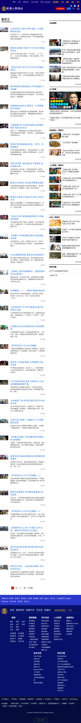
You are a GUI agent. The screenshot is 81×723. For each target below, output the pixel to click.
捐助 (67, 2)
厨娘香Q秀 (37, 675)
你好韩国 (37, 661)
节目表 (39, 610)
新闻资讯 (20, 610)
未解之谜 (57, 621)
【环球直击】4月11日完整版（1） (25, 511)
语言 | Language (45, 2)
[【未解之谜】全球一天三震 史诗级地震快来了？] (55, 199)
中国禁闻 (32, 626)
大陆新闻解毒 (45, 647)
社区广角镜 (32, 642)
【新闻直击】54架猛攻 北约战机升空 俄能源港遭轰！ (71, 43)
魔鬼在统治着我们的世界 (65, 667)
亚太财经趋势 (33, 644)
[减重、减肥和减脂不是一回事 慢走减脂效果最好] (55, 258)
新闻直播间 (61, 8)
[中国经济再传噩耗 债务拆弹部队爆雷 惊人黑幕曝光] (55, 81)
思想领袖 (44, 631)
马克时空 (44, 644)
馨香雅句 (57, 629)
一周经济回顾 (33, 639)
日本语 (19, 601)
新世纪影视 (13, 706)
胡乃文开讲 (70, 626)
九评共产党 (53, 275)
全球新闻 (32, 621)
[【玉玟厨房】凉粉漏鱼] (55, 147)
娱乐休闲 (37, 653)
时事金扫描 (45, 626)
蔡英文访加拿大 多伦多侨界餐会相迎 (26, 183)
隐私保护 (31, 699)
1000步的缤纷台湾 (39, 679)
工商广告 (60, 690)
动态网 (71, 703)
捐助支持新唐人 (60, 610)
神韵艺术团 (14, 703)
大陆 (11, 629)
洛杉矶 (23, 598)
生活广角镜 (37, 656)
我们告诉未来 (61, 656)
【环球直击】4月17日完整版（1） (26, 475)
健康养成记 (70, 629)
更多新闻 (78, 159)
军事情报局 (45, 637)
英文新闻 (55, 2)
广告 (62, 2)
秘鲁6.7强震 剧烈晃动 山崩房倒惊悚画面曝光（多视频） (71, 70)
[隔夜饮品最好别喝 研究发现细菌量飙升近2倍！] (55, 250)
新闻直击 (32, 631)
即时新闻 (13, 636)
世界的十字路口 (46, 642)
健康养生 (70, 618)
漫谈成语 (57, 631)
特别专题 (52, 267)
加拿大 (17, 598)
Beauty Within (38, 669)
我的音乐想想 (38, 683)
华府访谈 (32, 637)
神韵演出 (13, 641)
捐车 (72, 2)
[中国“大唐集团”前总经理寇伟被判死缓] (65, 109)
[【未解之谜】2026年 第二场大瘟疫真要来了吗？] (55, 190)
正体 (32, 2)
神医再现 (69, 631)
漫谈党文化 (61, 685)
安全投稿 (48, 699)
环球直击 (32, 623)
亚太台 (52, 598)
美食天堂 (37, 664)
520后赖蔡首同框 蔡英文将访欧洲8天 (27, 255)
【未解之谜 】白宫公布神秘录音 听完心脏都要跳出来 (71, 205)
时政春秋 (44, 629)
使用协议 (39, 699)
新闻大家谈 (45, 621)
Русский (13, 601)
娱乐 (23, 621)
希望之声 (42, 703)
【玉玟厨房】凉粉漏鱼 (70, 142)
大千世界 (37, 672)
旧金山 (46, 598)
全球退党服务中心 (54, 703)
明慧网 (64, 703)
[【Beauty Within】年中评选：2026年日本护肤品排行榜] (55, 155)
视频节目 (30, 610)
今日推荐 (52, 89)
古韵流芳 (57, 626)
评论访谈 (45, 618)
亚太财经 (32, 647)
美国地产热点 (58, 639)
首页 (12, 610)
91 (24, 588)
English (68, 598)
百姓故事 (60, 683)
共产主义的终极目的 (64, 664)
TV (69, 8)
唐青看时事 (45, 639)
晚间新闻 (32, 629)
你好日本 (37, 659)
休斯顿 (35, 598)
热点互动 (44, 623)
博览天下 (13, 638)
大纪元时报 (24, 703)
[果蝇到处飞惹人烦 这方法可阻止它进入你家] (55, 226)
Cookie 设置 (40, 720)
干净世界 (34, 703)
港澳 (17, 621)
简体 (36, 2)
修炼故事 (60, 688)
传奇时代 (60, 659)
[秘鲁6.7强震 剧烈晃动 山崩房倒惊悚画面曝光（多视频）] (55, 72)
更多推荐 (78, 124)
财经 (17, 627)
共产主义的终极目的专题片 (58, 271)
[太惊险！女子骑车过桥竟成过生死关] (55, 234)
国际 (11, 621)
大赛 (19, 2)
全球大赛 (21, 641)
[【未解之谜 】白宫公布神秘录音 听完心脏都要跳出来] (55, 207)
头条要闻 (13, 633)
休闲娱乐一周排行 (56, 130)
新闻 (13, 618)
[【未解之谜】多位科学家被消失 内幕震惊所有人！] (55, 182)
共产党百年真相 (62, 661)
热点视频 (21, 633)
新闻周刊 (32, 634)
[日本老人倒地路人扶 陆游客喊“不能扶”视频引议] (55, 242)
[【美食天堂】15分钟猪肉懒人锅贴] (55, 139)
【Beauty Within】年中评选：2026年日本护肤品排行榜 (71, 153)
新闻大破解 (45, 634)
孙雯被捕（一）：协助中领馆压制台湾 (27, 290)
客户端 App (74, 699)
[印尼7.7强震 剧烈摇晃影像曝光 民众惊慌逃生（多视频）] (55, 54)
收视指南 (22, 699)
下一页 (30, 588)
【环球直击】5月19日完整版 (23, 345)
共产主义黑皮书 (62, 680)
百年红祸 (60, 675)
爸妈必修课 (57, 634)
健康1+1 (69, 621)
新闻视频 (32, 618)
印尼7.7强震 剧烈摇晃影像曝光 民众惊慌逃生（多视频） (71, 52)
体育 (23, 624)
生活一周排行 (54, 217)
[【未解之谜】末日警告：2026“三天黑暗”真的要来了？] (55, 174)
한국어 (26, 601)
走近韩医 (69, 634)
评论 (11, 627)
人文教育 (57, 618)
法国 (41, 598)
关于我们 (14, 699)
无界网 (4, 706)
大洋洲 (29, 598)
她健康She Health (72, 623)
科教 (17, 629)
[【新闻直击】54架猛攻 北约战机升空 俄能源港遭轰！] (55, 45)
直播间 (47, 610)
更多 (20, 706)
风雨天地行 (61, 677)
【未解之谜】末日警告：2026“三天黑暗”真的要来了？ (70, 172)
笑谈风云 (57, 623)
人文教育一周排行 (56, 165)
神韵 (14, 2)
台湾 (17, 624)
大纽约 (11, 598)
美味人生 (37, 667)
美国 (11, 624)
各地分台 (26, 2)
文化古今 (57, 637)
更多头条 (78, 84)
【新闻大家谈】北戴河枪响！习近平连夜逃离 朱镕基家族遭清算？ (71, 61)
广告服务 (56, 699)
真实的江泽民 (61, 672)
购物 (78, 2)
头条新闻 (52, 23)
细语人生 (44, 650)
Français (5, 601)
